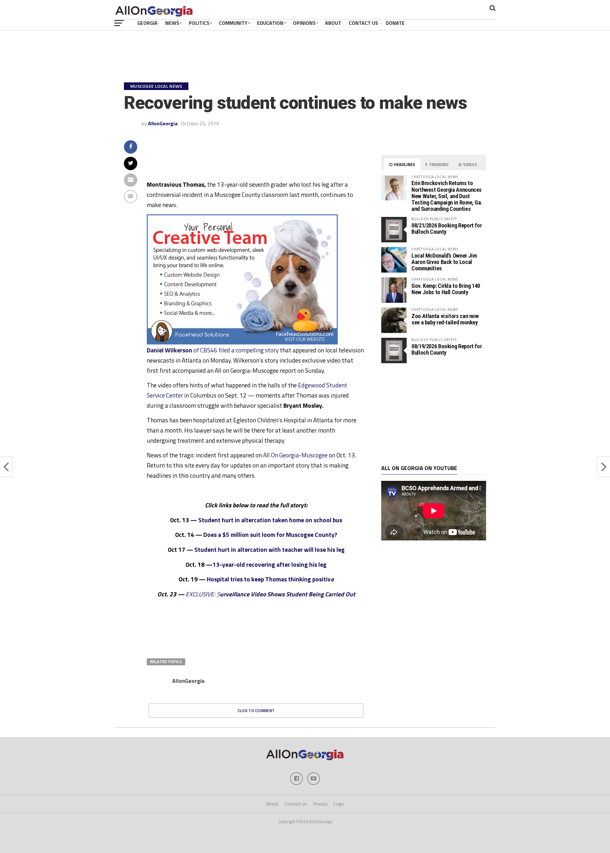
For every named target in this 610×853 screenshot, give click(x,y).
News (172, 23)
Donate (395, 23)
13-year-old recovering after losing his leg (270, 564)
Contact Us (363, 23)
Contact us (296, 804)
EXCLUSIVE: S (270, 594)
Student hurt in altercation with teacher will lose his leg (269, 549)
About (333, 23)
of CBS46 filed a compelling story (213, 350)
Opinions (304, 23)
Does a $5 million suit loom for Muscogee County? (270, 534)
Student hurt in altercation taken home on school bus (270, 519)
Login (339, 804)
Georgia (147, 23)
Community (233, 23)
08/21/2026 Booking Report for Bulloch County (446, 228)
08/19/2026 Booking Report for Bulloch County (446, 349)
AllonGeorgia (163, 123)
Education (270, 23)
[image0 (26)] (242, 342)
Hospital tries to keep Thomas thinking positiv (269, 579)
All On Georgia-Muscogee (295, 455)
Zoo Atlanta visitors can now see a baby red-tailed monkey (445, 319)
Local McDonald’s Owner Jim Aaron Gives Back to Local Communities (444, 262)
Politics (199, 23)
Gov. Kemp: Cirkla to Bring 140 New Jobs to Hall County (445, 288)
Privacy (320, 804)
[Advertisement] (433, 414)
